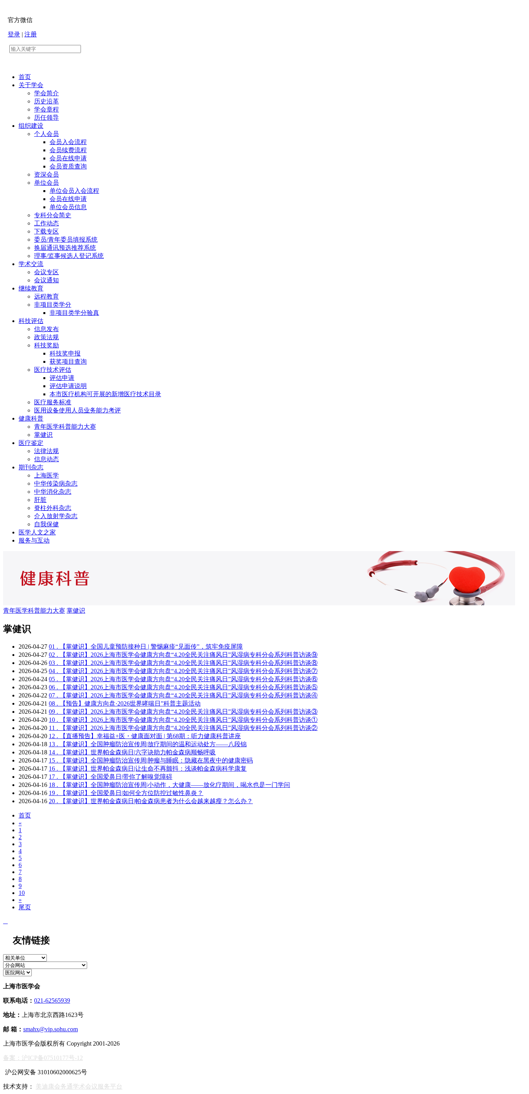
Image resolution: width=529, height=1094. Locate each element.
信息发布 (46, 329)
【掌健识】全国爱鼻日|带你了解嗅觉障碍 (110, 776)
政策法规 (46, 337)
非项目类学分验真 (74, 312)
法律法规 (46, 451)
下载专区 (46, 231)
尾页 (25, 907)
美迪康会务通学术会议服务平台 (79, 1086)
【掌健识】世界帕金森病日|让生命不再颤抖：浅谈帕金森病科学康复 (148, 768)
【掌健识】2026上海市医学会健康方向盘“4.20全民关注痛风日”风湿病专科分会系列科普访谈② (183, 728)
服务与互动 (34, 540)
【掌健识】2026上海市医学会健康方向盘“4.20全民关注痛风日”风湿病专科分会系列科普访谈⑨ (183, 654)
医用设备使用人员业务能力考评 (77, 410)
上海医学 (46, 475)
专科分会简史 (52, 215)
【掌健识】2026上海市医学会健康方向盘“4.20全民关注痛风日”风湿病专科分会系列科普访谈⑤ (183, 687)
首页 (25, 77)
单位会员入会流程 (74, 190)
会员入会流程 (68, 142)
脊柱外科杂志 (52, 508)
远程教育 (46, 296)
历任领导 (46, 117)
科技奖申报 (65, 353)
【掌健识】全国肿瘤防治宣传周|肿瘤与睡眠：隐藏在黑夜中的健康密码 (151, 760)
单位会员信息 (68, 207)
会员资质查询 (68, 166)
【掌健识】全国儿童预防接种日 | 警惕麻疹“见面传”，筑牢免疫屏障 (146, 646)
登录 (14, 34)
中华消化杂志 (52, 491)
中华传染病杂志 (55, 483)
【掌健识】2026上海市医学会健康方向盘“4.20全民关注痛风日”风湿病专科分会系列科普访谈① (183, 719)
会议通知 (46, 280)
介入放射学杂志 (55, 516)
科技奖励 (46, 345)
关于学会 (31, 85)
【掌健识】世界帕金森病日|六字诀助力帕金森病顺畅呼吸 (132, 752)
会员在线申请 (68, 158)
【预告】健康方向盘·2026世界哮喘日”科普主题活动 (125, 703)
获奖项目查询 (68, 361)
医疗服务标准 (52, 402)
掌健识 (43, 434)
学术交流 (31, 264)
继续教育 (31, 288)
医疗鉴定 (31, 443)
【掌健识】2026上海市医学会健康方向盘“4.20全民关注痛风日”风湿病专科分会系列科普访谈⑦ (183, 671)
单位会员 (46, 182)
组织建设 (31, 125)
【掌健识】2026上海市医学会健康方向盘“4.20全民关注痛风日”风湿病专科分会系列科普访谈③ (183, 711)
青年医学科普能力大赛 (65, 426)
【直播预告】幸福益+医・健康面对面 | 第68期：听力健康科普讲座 (145, 736)
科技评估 (31, 321)
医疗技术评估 (52, 369)
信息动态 (46, 459)
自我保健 (46, 524)
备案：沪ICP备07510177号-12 (43, 1057)
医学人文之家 (37, 532)
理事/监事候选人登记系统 (69, 255)
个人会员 (46, 134)
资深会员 (46, 174)
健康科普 (31, 418)
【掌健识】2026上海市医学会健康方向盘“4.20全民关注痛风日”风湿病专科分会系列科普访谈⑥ (183, 679)
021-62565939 (52, 1000)
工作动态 (46, 223)
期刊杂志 (31, 467)
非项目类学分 (52, 304)
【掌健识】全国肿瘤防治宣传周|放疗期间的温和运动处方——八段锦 (148, 744)
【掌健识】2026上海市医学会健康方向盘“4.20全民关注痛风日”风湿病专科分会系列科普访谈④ (183, 695)
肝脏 (40, 499)
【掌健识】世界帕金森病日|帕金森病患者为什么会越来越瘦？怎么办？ (151, 801)
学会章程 (46, 109)
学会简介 (46, 93)
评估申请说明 (68, 386)
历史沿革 (46, 101)
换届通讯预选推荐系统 (65, 247)
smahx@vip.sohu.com (50, 1029)
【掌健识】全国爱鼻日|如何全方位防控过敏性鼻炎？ (126, 793)
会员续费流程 (68, 150)
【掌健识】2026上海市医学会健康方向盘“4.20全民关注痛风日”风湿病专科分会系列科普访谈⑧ (183, 662)
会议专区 (46, 272)
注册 (30, 34)
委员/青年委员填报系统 (66, 239)
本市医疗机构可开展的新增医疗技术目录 (105, 394)
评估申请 (62, 377)
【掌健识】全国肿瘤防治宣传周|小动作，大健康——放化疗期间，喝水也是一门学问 (169, 784)
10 (22, 893)
